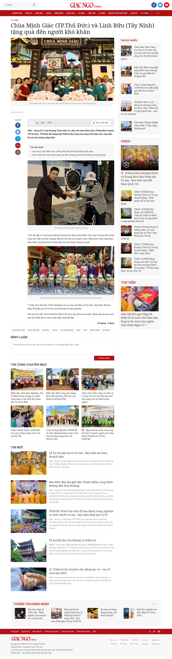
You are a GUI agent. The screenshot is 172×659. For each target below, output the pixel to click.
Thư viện (128, 282)
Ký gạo (55, 330)
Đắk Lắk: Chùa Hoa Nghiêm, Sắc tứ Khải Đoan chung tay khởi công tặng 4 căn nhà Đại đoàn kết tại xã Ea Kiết (27, 397)
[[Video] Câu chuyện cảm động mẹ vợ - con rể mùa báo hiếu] (28, 579)
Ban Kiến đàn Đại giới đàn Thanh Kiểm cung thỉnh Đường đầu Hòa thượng (81, 484)
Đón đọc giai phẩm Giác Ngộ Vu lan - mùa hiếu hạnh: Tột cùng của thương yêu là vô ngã (77, 615)
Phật (85, 330)
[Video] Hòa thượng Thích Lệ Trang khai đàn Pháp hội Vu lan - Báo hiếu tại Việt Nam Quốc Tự (139, 178)
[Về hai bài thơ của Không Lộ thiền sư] (28, 550)
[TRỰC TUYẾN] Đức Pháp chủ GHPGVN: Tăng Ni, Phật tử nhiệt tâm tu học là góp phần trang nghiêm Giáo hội (139, 215)
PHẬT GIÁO (124, 643)
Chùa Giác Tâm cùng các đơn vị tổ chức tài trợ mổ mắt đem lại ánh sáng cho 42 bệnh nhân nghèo (97, 397)
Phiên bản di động (83, 634)
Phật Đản (113, 647)
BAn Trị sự (113, 643)
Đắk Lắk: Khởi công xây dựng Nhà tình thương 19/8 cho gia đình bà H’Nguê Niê (61, 396)
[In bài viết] (18, 152)
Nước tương (95, 330)
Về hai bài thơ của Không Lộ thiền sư (72, 540)
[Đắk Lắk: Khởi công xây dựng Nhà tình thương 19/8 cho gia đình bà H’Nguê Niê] (62, 379)
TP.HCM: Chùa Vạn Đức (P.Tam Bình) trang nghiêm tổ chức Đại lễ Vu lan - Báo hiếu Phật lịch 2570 (81, 513)
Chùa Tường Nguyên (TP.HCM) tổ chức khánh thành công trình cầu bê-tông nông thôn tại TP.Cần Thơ (62, 435)
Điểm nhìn (58, 13)
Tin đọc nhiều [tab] (129, 40)
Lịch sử (134, 13)
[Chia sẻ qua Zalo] (18, 138)
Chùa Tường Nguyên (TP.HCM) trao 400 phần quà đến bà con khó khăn (146, 89)
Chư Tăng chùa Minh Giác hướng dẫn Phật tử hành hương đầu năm (62, 151)
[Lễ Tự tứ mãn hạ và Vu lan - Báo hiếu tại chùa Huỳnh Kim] (28, 463)
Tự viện (101, 13)
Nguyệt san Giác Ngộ (117, 13)
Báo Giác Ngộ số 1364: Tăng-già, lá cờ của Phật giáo (155, 612)
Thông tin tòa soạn (52, 634)
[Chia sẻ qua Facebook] (18, 125)
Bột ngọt (106, 330)
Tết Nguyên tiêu (67, 330)
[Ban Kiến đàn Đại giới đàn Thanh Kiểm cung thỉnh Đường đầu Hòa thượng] (28, 492)
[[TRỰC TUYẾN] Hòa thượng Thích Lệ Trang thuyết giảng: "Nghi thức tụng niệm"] (126, 248)
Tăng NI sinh (155, 643)
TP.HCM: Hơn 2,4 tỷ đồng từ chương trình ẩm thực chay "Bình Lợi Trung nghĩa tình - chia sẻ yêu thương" (139, 108)
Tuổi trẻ (91, 13)
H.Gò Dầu (45, 330)
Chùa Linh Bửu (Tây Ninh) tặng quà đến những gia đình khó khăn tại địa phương (69, 155)
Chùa (78, 330)
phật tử (145, 643)
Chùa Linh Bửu (33, 330)
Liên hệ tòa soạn (67, 634)
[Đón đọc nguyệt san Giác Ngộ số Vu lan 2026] (29, 613)
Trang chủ (17, 13)
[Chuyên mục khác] (157, 13)
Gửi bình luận (104, 358)
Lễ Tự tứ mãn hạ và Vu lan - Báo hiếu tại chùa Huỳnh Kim (78, 454)
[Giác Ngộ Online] (56, 641)
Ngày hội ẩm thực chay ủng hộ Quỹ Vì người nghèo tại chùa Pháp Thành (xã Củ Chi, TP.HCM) (98, 435)
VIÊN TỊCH (135, 643)
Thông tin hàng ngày (31, 604)
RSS (94, 634)
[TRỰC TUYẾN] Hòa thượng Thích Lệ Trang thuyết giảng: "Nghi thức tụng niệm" (146, 249)
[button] (154, 615)
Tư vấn (81, 13)
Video (48, 13)
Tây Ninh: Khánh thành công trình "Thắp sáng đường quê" (146, 125)
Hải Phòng (123, 647)
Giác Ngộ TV (37, 634)
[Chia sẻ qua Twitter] (18, 132)
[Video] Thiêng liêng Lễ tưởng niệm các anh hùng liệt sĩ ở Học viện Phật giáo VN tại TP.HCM (139, 232)
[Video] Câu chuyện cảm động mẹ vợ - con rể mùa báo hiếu (79, 571)
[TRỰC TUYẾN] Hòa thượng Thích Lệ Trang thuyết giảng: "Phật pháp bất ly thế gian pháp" (139, 197)
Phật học (71, 13)
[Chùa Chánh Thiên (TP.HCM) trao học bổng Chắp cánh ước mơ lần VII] (27, 416)
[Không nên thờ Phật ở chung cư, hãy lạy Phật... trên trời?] (102, 613)
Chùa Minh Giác (18, 330)
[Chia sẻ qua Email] (18, 145)
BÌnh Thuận (134, 647)
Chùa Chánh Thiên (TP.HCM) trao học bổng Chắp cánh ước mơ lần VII (26, 433)
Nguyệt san (25, 634)
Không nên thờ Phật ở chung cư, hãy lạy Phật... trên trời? (120, 612)
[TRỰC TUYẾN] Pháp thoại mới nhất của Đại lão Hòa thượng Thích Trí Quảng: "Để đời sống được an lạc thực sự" (140, 264)
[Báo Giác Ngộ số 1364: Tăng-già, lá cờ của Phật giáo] (138, 613)
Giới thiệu (145, 647)
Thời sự (28, 13)
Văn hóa (39, 13)
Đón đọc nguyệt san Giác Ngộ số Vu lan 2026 (47, 612)
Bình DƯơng (156, 647)
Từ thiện (144, 13)
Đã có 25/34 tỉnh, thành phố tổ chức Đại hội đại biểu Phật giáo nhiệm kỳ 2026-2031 (139, 317)
